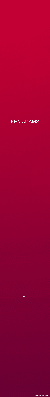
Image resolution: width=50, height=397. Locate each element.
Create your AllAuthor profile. (41, 395)
